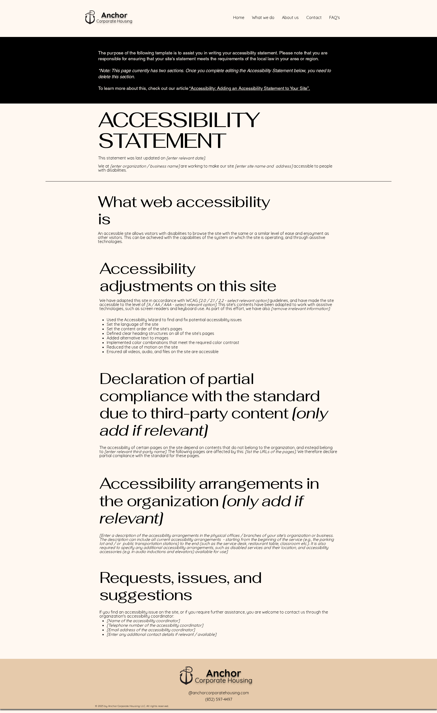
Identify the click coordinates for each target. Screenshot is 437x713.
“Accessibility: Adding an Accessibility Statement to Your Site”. (249, 88)
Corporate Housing (114, 21)
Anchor (114, 15)
